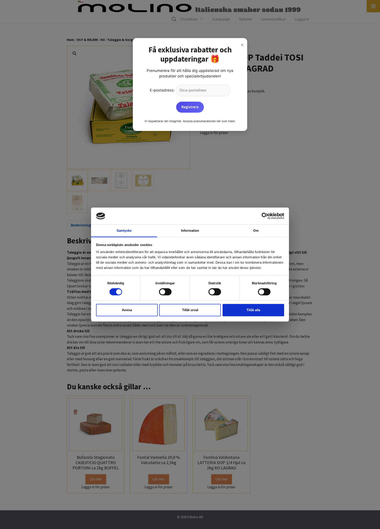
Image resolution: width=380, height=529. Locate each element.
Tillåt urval (190, 310)
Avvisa (127, 310)
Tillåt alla (253, 310)
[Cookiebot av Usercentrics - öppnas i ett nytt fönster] (265, 216)
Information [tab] (190, 230)
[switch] (165, 291)
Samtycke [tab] (124, 230)
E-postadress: (163, 90)
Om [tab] (256, 230)
